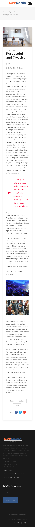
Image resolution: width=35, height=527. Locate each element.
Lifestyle (15, 68)
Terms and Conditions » (11, 477)
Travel (21, 68)
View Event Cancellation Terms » (14, 474)
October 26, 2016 (11, 50)
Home (5, 12)
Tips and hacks (13, 12)
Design (10, 68)
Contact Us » (7, 470)
